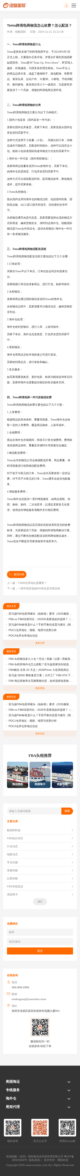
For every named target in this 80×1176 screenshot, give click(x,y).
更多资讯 (40, 688)
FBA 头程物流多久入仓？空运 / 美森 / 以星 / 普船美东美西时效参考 (41, 658)
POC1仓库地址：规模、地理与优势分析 (33, 630)
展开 (40, 901)
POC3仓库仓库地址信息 (23, 635)
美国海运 (13, 1081)
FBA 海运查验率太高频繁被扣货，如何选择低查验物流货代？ (41, 680)
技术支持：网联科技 (55, 1160)
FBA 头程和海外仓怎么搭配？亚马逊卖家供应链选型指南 (41, 664)
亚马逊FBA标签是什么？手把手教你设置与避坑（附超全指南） (41, 624)
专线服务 (13, 1090)
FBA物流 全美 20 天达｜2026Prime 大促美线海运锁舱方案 (41, 669)
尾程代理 (13, 1107)
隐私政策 (34, 1160)
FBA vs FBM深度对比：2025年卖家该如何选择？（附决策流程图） (41, 619)
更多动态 (40, 733)
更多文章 (40, 643)
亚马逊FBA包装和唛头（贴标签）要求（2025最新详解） (41, 613)
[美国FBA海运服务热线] (70, 5)
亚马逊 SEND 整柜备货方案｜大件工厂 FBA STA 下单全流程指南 (41, 675)
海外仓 (11, 1098)
